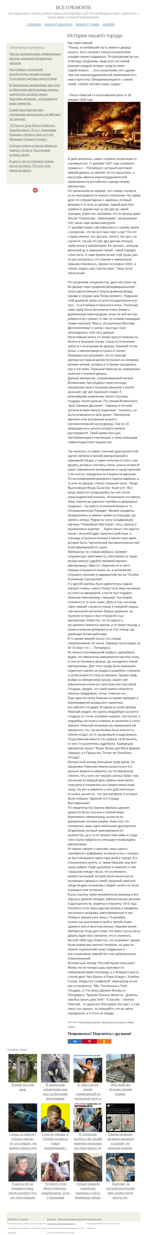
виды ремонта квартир (90, 1021)
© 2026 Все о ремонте (17, 1219)
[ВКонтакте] (75, 1041)
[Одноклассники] (104, 1041)
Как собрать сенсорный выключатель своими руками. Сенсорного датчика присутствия (33, 74)
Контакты (51, 1219)
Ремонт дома (87, 24)
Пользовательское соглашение (71, 1219)
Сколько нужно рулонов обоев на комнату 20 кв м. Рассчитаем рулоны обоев (33, 150)
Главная (34, 24)
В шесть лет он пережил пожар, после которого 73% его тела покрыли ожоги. (31, 166)
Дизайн (108, 24)
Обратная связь (94, 1219)
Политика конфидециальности (61, 1223)
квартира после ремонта (114, 1021)
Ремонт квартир (58, 24)
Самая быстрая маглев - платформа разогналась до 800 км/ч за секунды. (35, 114)
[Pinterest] (89, 1041)
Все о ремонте (73, 7)
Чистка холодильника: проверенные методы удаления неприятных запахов (35, 58)
